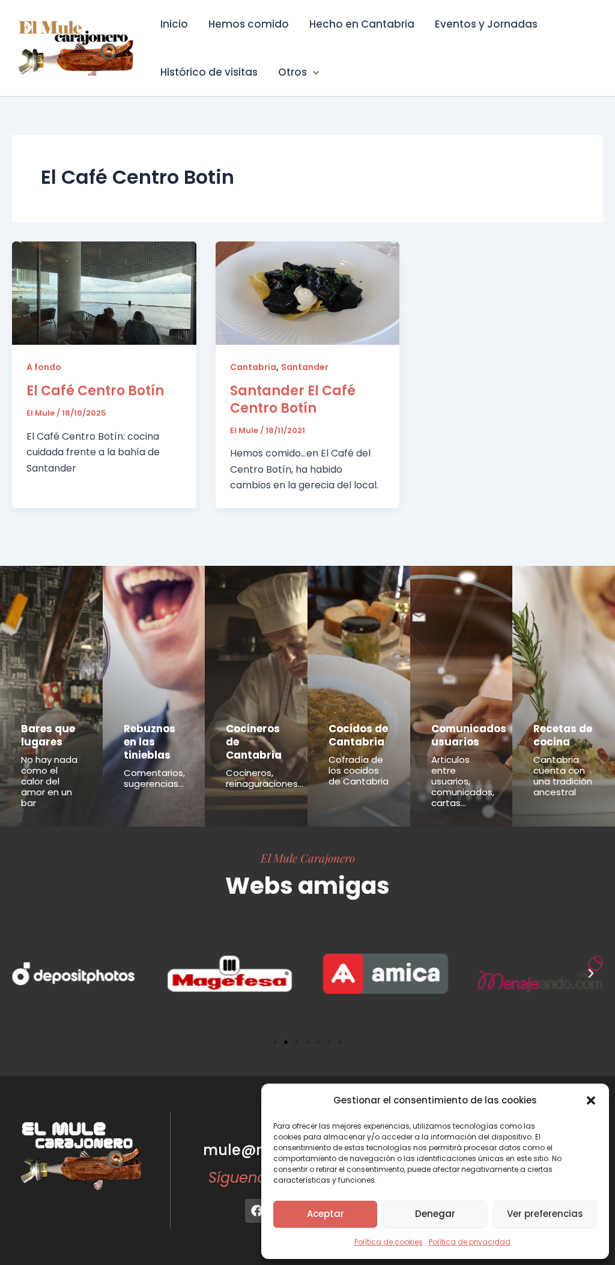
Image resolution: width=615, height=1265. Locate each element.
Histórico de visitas (209, 72)
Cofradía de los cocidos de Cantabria (359, 770)
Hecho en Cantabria (361, 24)
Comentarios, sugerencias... (154, 778)
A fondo (43, 367)
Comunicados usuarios (468, 735)
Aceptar (325, 1213)
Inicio (174, 24)
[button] (591, 1100)
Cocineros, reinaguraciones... (264, 778)
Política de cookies (388, 1242)
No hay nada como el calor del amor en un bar (49, 781)
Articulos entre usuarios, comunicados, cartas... (462, 781)
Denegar (435, 1213)
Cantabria (253, 367)
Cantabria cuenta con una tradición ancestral (562, 775)
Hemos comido (248, 24)
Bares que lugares (48, 735)
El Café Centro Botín (95, 390)
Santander (305, 367)
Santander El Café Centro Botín (293, 399)
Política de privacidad (469, 1242)
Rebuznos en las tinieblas (149, 741)
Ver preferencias (545, 1213)
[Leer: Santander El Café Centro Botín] (308, 292)
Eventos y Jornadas (486, 24)
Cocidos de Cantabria (358, 735)
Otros (292, 72)
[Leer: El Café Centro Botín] (104, 292)
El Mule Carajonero (308, 858)
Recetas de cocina (562, 735)
